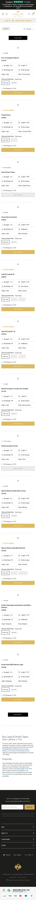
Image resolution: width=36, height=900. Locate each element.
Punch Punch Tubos (8, 172)
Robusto (4, 751)
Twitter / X (30, 854)
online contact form (8, 774)
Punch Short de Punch (9, 217)
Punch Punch (5, 115)
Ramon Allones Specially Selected (13, 548)
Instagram (18, 854)
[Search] (7, 14)
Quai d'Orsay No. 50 (8, 331)
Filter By (6, 28)
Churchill (26, 751)
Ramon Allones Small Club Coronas (13, 491)
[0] (33, 14)
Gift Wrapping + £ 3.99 (9, 88)
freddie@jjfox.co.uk (22, 770)
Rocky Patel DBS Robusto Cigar (12, 664)
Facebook (8, 854)
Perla (14, 751)
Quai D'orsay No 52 (7, 274)
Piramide (18, 751)
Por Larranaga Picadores (10, 58)
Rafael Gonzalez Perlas (9, 446)
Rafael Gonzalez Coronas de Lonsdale (14, 389)
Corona (10, 751)
